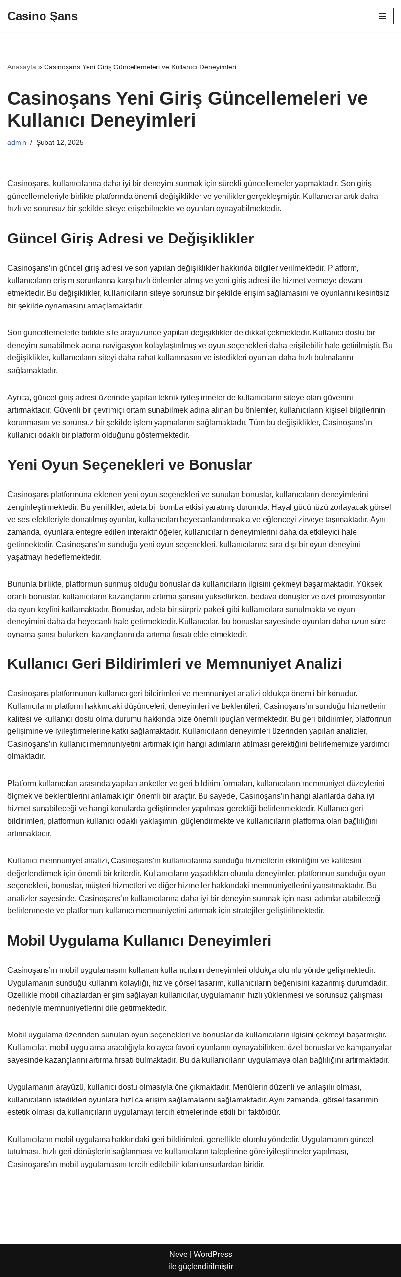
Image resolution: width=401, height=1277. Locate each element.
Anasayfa (21, 67)
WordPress (213, 1254)
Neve (178, 1254)
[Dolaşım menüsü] (382, 16)
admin (16, 142)
